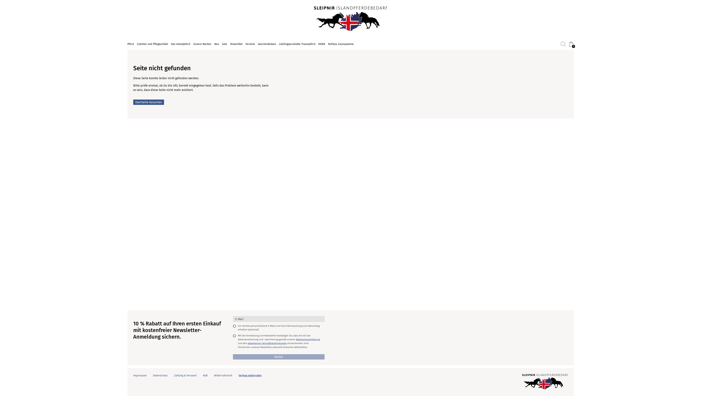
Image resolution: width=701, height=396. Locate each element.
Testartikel (236, 44)
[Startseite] (350, 19)
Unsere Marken (202, 44)
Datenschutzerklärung (308, 339)
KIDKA (321, 44)
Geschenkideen (267, 44)
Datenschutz (160, 375)
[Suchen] (563, 44)
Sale (224, 44)
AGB (205, 375)
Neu (216, 44)
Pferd (130, 44)
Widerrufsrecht (223, 375)
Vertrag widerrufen (250, 375)
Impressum (140, 375)
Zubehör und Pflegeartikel (152, 44)
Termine (250, 44)
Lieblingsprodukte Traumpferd (297, 44)
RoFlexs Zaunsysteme (341, 44)
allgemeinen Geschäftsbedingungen (267, 343)
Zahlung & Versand (185, 375)
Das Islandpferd (180, 44)
